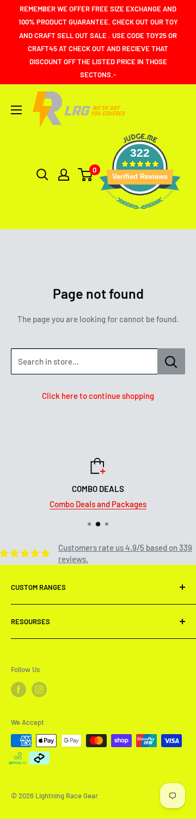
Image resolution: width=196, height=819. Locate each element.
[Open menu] (16, 110)
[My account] (63, 175)
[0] (86, 174)
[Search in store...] (171, 361)
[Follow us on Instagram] (39, 689)
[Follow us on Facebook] (18, 689)
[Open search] (42, 175)
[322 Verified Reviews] (140, 214)
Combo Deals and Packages (62, 504)
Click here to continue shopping (98, 396)
